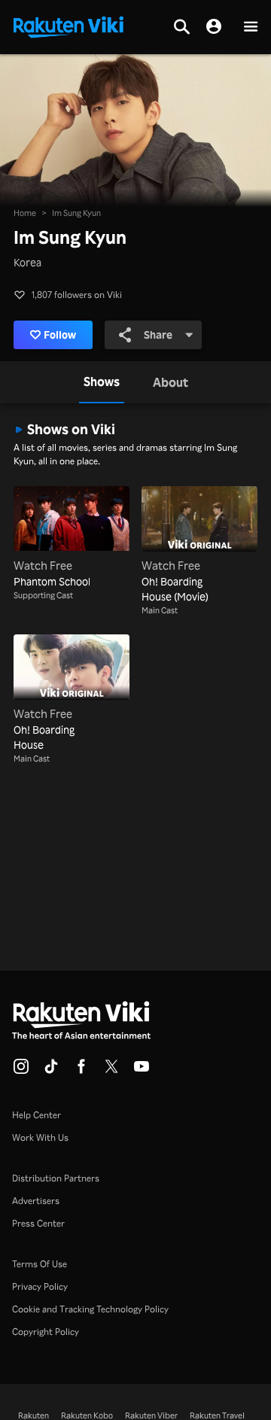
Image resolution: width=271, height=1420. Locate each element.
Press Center (38, 1223)
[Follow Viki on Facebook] (81, 1070)
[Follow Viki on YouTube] (141, 1070)
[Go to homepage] (68, 25)
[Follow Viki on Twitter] (111, 1070)
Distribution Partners (55, 1178)
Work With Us (40, 1137)
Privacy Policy (40, 1286)
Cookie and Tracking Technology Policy (90, 1309)
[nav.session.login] (214, 27)
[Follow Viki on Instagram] (21, 1070)
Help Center (36, 1114)
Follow (60, 334)
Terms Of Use (39, 1263)
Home (25, 213)
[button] (250, 27)
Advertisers (35, 1200)
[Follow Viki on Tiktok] (51, 1070)
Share (158, 334)
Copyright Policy (45, 1331)
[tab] (101, 382)
